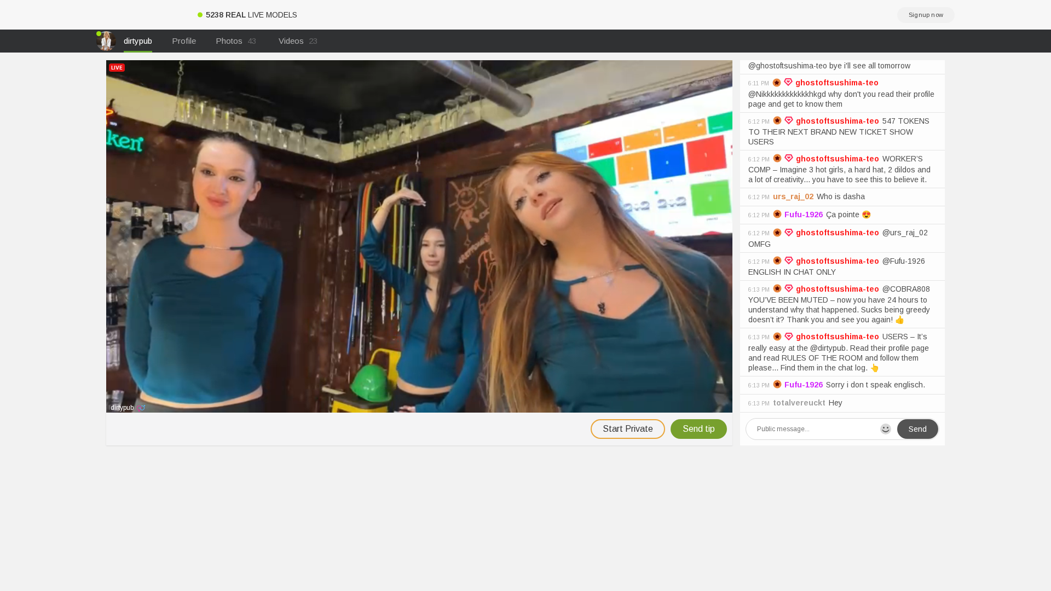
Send (918, 429)
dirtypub (138, 40)
